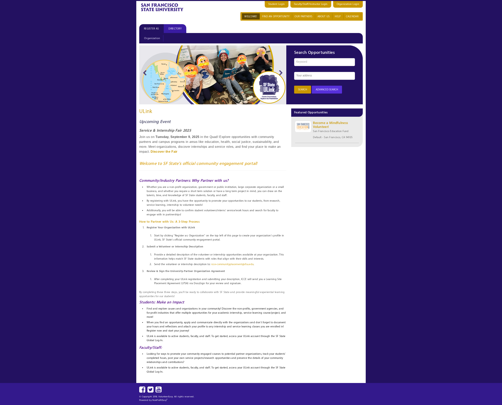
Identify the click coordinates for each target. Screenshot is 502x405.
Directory (175, 28)
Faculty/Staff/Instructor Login (311, 4)
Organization (152, 38)
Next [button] (280, 72)
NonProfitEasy (159, 400)
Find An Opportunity (276, 16)
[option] (212, 74)
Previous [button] (144, 72)
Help (338, 16)
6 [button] (227, 100)
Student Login (276, 4)
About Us (323, 16)
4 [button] (216, 100)
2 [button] (204, 100)
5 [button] (222, 100)
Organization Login (348, 4)
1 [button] (198, 100)
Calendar (352, 16)
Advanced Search (327, 89)
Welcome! (250, 16)
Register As (151, 28)
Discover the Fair (164, 151)
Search (302, 89)
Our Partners (303, 16)
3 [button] (210, 100)
